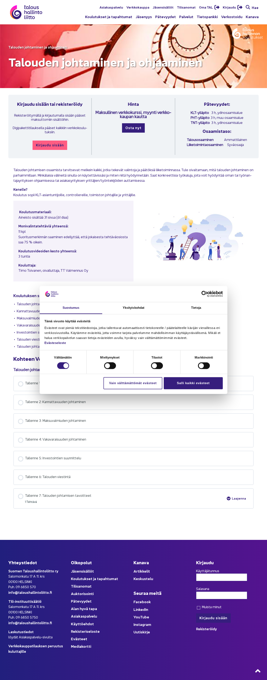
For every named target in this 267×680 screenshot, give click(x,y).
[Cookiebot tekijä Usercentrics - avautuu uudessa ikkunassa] (204, 294)
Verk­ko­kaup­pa (137, 7)
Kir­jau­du (230, 7)
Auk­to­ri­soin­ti (82, 593)
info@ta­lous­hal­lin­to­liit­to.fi (30, 592)
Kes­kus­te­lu (143, 578)
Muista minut (211, 606)
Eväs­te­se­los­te (55, 343)
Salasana (202, 588)
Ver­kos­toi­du (231, 16)
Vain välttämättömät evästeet (133, 383)
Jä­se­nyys (144, 16)
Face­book (142, 601)
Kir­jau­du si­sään (50, 144)
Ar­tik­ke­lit (142, 571)
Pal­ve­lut (186, 16)
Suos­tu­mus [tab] (71, 307)
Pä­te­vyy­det (165, 16)
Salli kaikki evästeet (193, 383)
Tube (144, 616)
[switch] (110, 365)
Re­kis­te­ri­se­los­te (85, 631)
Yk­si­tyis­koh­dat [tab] (133, 307)
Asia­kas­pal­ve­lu (111, 7)
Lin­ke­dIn (141, 609)
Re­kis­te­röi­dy (206, 628)
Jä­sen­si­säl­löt (163, 7)
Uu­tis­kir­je (142, 631)
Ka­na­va (252, 16)
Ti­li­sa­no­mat (186, 7)
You (137, 616)
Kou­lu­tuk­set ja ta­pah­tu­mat (108, 16)
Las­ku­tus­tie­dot (21, 631)
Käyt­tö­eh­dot (82, 623)
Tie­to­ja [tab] (196, 307)
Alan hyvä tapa (84, 608)
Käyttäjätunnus (207, 570)
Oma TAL (206, 7)
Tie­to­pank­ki (207, 16)
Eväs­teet (79, 638)
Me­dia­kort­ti (81, 646)
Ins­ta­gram (142, 624)
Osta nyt (133, 127)
